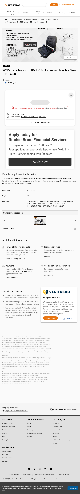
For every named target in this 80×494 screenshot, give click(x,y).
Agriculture (56, 433)
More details (48, 256)
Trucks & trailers (57, 430)
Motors (55, 437)
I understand (73, 488)
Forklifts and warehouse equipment (63, 440)
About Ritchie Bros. (7, 423)
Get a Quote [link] (50, 318)
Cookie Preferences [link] (63, 475)
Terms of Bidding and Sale (15, 259)
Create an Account (67, 4)
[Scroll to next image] (76, 220)
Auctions (25, 13)
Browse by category (10, 13)
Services (50, 13)
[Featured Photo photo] (75, 229)
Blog (3, 437)
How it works (38, 13)
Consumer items (57, 427)
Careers (4, 433)
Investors (5, 430)
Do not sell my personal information (44, 475)
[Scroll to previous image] (4, 220)
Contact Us (72, 409)
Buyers (29, 423)
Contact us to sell (7, 458)
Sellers (29, 427)
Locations (71, 13)
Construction (56, 423)
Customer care (6, 451)
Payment (29, 437)
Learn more (70, 318)
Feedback (5, 461)
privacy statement (52, 488)
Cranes (55, 443)
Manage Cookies (36, 488)
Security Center (6, 440)
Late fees (23, 271)
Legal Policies (27, 475)
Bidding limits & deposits (34, 433)
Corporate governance (8, 427)
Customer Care (62, 108)
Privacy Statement (14, 475)
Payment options (11, 277)
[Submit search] (45, 5)
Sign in (54, 4)
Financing (62, 13)
